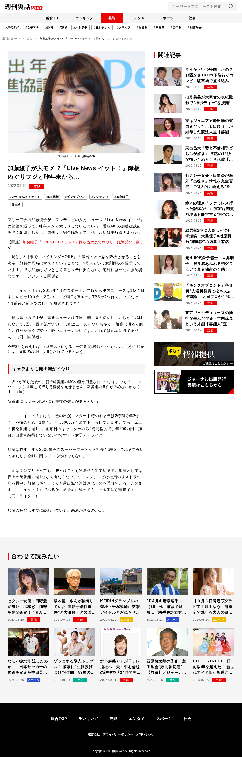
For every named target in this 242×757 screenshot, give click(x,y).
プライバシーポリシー (118, 734)
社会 (192, 18)
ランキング (84, 18)
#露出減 (15, 204)
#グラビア (124, 27)
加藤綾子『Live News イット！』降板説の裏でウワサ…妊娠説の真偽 (81, 242)
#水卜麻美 (80, 27)
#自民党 (142, 27)
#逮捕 (63, 27)
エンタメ (137, 18)
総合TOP (53, 18)
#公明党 (176, 27)
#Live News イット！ (25, 196)
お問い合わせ (145, 734)
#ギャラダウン (75, 196)
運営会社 (94, 734)
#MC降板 (52, 196)
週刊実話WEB (11, 38)
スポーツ (167, 18)
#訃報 (49, 27)
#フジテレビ (99, 196)
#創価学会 (195, 27)
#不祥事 (159, 27)
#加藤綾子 (121, 196)
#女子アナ (32, 27)
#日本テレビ (102, 27)
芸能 (112, 18)
